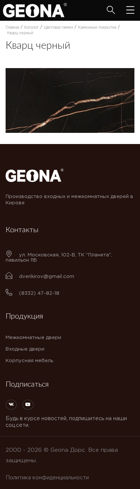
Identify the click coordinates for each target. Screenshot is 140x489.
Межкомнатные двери (33, 338)
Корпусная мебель (29, 361)
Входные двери (25, 349)
